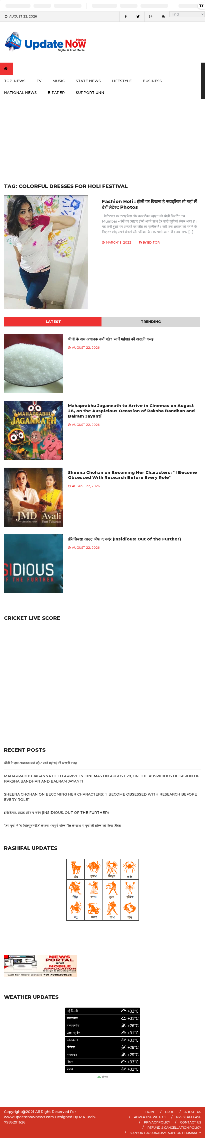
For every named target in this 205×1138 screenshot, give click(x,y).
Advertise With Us (150, 1117)
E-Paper (56, 92)
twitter (138, 17)
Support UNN (90, 92)
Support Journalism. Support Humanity (165, 1133)
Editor (153, 242)
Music (58, 81)
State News (88, 81)
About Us (192, 1112)
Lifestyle (122, 81)
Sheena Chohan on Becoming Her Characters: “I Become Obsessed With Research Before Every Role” (132, 475)
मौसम (105, 1077)
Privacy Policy (157, 1122)
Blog (169, 1112)
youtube (163, 17)
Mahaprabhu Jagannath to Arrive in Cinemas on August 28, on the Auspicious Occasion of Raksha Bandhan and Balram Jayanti (131, 411)
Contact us (190, 1122)
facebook (125, 17)
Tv (39, 81)
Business (152, 81)
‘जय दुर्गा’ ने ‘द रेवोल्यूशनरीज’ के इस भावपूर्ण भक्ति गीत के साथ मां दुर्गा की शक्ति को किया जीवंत (62, 825)
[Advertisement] (102, 136)
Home (150, 1112)
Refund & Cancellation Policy (174, 1127)
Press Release (188, 1117)
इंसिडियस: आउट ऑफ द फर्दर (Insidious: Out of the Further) (124, 539)
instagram (150, 17)
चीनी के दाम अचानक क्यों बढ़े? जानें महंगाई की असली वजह (111, 339)
